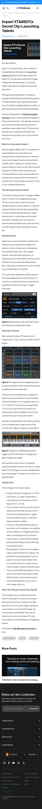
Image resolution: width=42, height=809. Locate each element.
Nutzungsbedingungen (31, 773)
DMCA (26, 784)
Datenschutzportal (7, 773)
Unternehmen (7, 721)
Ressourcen (7, 737)
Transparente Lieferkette (32, 777)
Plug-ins (22, 638)
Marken (27, 780)
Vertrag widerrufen (7, 791)
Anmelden (34, 709)
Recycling (4, 787)
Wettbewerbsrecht (7, 780)
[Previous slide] (3, 2)
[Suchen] (7, 8)
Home (4, 13)
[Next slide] (39, 2)
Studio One (34, 638)
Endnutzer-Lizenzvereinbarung (11, 784)
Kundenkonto (7, 745)
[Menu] (4, 8)
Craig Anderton (8, 36)
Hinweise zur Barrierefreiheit (10, 777)
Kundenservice (8, 729)
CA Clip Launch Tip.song (24, 628)
